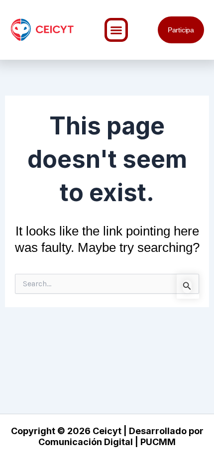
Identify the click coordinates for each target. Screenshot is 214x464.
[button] (116, 30)
